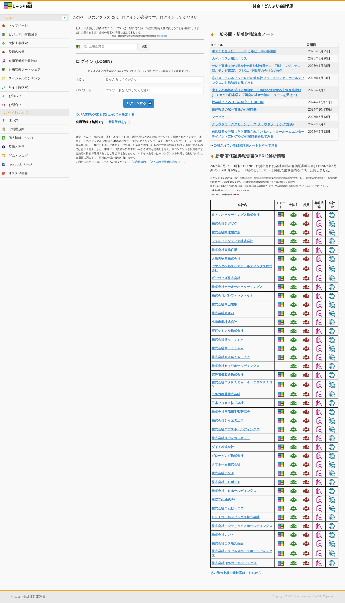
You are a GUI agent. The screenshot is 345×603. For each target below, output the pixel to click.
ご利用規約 (139, 161)
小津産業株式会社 (224, 322)
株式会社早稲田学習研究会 (231, 411)
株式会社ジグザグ (224, 223)
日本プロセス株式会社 (228, 403)
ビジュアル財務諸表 (23, 34)
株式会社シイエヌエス (228, 420)
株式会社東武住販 (224, 249)
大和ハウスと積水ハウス (229, 58)
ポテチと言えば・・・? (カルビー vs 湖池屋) (244, 51)
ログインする (136, 103)
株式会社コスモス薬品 (228, 543)
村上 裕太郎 (162, 36)
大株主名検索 (18, 43)
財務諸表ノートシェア (25, 69)
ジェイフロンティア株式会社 (232, 241)
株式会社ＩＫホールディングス (234, 490)
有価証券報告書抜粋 (23, 60)
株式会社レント (223, 534)
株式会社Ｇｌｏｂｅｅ (228, 348)
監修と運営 (17, 146)
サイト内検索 (18, 87)
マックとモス (221, 117)
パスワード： (85, 90)
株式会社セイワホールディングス (236, 365)
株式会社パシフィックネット (232, 295)
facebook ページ (20, 164)
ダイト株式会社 (223, 447)
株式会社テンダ (223, 473)
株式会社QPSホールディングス (234, 563)
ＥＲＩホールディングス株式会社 (236, 517)
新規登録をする (119, 122)
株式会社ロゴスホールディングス (236, 429)
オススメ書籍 (18, 173)
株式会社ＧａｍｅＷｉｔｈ (231, 357)
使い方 (13, 120)
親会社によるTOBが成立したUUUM (238, 102)
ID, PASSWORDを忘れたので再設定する (105, 114)
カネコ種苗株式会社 (226, 394)
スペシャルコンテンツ (25, 78)
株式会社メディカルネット (231, 438)
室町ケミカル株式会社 (228, 330)
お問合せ (15, 105)
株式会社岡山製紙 (224, 304)
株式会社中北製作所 (226, 232)
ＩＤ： (80, 79)
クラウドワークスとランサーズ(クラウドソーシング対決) (253, 124)
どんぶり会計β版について (166, 161)
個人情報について (21, 138)
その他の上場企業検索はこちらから (235, 572)
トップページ (18, 25)
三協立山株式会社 (224, 499)
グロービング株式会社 (228, 455)
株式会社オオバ (223, 313)
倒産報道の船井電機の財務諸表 (234, 109)
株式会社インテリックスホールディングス (242, 526)
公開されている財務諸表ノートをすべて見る (246, 145)
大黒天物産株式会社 (226, 258)
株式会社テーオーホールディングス (237, 286)
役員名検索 (17, 52)
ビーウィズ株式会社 (226, 278)
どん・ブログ (18, 155)
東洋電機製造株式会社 (228, 374)
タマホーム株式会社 (226, 464)
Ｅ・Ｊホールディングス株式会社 (236, 214)
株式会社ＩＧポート (226, 482)
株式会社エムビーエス (228, 508)
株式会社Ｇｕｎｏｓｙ (228, 339)
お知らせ (15, 96)
